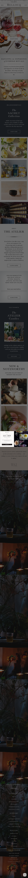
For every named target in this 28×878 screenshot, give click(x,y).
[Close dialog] (27, 431)
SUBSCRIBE (7, 444)
